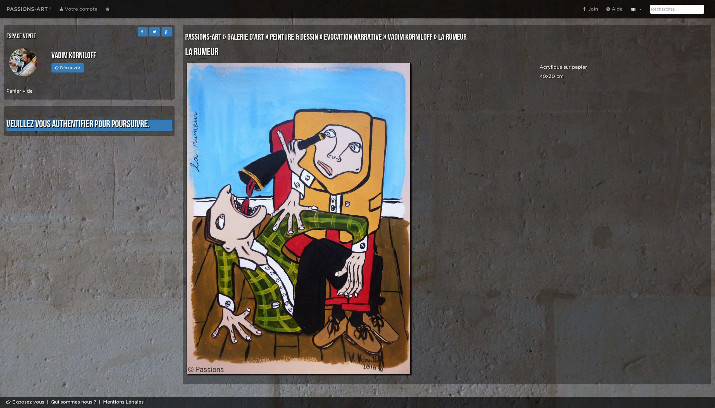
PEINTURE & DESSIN (294, 37)
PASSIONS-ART (203, 37)
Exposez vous (27, 402)
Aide (616, 9)
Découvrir (69, 68)
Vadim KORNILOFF (410, 37)
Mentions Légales (123, 402)
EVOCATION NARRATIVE (353, 37)
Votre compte (80, 9)
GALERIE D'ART (245, 37)
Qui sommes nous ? (73, 402)
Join (591, 9)
